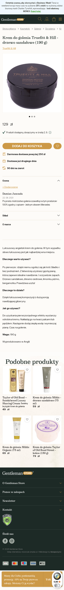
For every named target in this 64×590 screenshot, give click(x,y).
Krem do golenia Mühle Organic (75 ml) (15, 449)
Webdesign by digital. (50, 552)
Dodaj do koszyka (27, 146)
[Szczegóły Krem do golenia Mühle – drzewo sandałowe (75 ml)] (47, 380)
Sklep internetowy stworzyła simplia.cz (22, 552)
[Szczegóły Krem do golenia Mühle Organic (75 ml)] (16, 429)
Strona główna (9, 29)
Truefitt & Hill (9, 48)
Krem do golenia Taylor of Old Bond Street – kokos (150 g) (46, 450)
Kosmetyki (25, 29)
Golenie (37, 29)
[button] (29, 116)
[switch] (57, 585)
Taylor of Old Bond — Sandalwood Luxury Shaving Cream (14, 400)
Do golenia (50, 29)
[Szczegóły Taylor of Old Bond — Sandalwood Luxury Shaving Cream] (16, 380)
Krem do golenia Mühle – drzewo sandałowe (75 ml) (47, 400)
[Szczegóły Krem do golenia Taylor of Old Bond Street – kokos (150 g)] (47, 429)
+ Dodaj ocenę (10, 187)
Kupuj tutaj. (36, 11)
